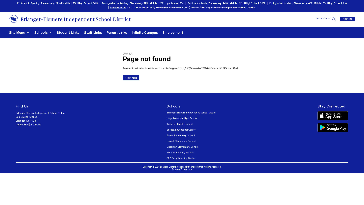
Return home (131, 78)
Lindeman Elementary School (182, 146)
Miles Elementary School (180, 152)
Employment (172, 32)
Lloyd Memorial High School (182, 118)
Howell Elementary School (181, 141)
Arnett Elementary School (181, 135)
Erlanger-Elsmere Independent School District (191, 112)
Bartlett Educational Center (181, 129)
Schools (41, 32)
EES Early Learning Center (181, 158)
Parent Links (116, 32)
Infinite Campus (145, 32)
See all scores (118, 7)
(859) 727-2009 (32, 124)
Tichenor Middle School (180, 124)
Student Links (68, 32)
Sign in (347, 19)
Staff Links (93, 32)
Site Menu (17, 32)
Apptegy (188, 169)
